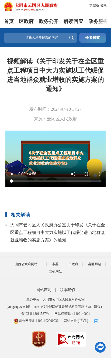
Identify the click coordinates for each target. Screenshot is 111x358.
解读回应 (73, 21)
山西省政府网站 (26, 264)
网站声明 (43, 290)
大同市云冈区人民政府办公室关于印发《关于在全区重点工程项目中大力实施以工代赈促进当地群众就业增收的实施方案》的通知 (57, 232)
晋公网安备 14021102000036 (38, 321)
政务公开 (48, 21)
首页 (9, 21)
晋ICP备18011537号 (35, 314)
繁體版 (94, 5)
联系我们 (67, 290)
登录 (103, 5)
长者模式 (92, 38)
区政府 (26, 21)
